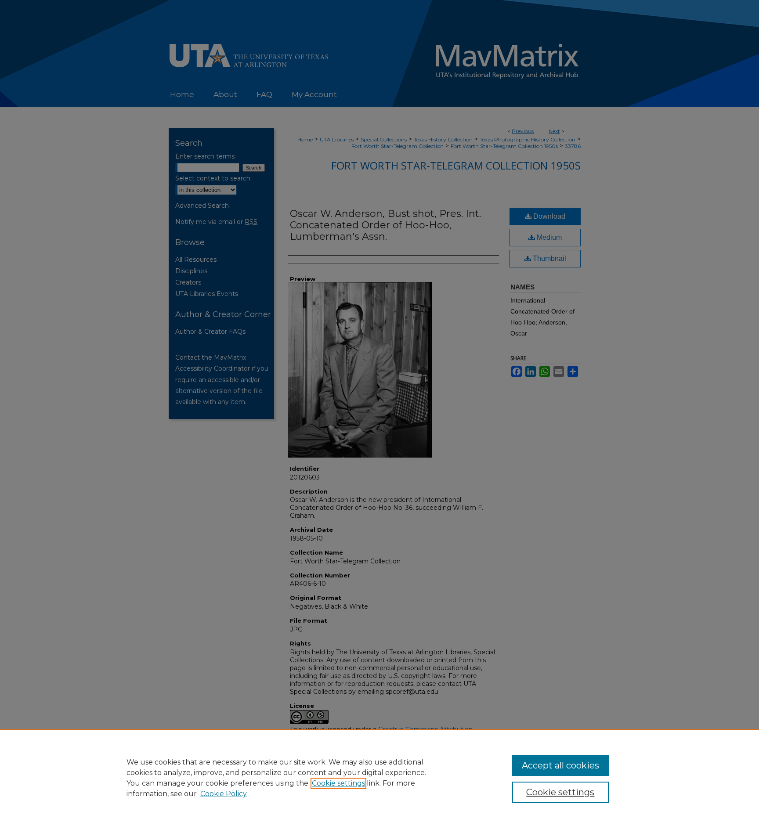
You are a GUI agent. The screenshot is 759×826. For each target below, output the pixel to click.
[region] (379, 777)
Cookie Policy (223, 794)
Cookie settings (338, 783)
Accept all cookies (560, 765)
